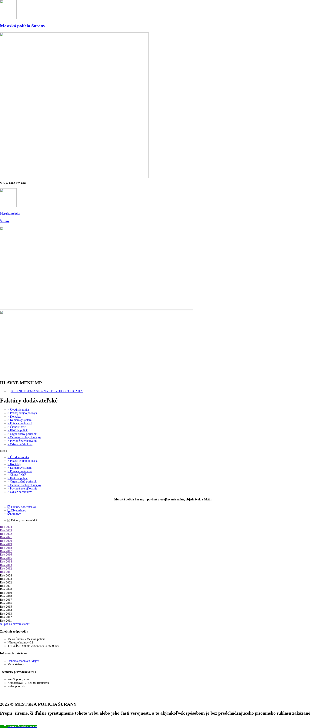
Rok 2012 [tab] (6, 617)
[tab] (163, 527)
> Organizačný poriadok (22, 434)
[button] (163, 450)
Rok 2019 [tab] (6, 592)
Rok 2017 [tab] (6, 599)
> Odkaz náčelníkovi (20, 444)
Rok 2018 (6, 547)
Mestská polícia (10, 213)
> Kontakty (14, 416)
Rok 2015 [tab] (6, 606)
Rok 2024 (6, 526)
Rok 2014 (6, 561)
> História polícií (18, 430)
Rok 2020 (6, 540)
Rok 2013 (6, 565)
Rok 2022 (6, 533)
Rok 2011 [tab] (6, 620)
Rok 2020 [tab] (6, 589)
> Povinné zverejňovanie (22, 440)
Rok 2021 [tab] (6, 585)
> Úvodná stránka (18, 409)
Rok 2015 (6, 558)
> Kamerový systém (20, 420)
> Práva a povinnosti (20, 423)
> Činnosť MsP (17, 427)
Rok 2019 (6, 544)
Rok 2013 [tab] (6, 613)
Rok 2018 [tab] (6, 596)
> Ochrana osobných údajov (24, 437)
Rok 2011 (6, 571)
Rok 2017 (6, 551)
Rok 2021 (6, 537)
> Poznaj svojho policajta (23, 413)
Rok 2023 (6, 530)
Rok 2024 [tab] (6, 575)
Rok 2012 (6, 568)
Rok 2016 (6, 554)
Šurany (4, 221)
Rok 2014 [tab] (6, 610)
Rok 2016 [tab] (6, 603)
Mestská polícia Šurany (22, 25)
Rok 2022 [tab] (6, 582)
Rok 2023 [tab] (6, 578)
